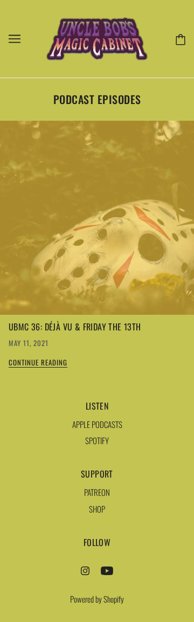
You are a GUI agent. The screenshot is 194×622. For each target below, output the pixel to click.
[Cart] (178, 38)
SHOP (97, 509)
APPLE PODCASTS (97, 424)
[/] (97, 37)
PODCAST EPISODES (97, 99)
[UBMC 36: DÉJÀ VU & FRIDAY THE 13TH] (97, 222)
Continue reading (38, 363)
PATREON (97, 492)
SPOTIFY (97, 440)
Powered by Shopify (97, 599)
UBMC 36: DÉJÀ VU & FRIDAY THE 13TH (75, 326)
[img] (85, 569)
